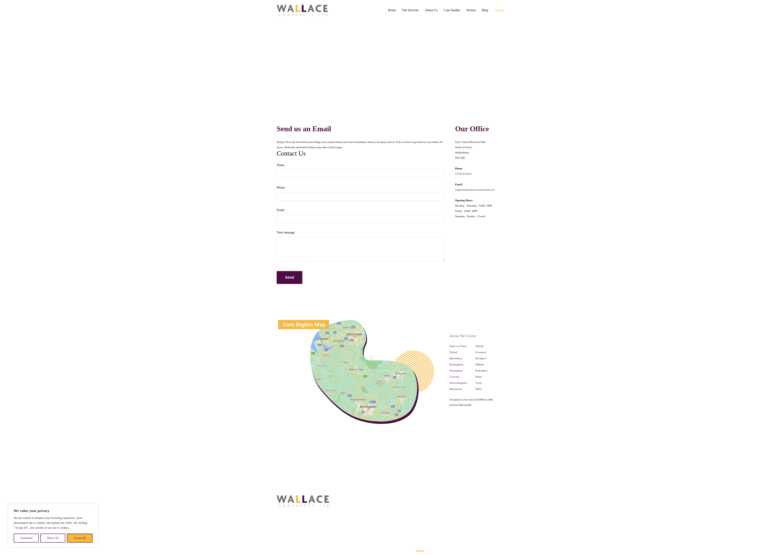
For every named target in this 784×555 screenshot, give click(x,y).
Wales (478, 388)
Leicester (454, 376)
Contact (499, 10)
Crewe (478, 382)
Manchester (455, 388)
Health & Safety (406, 508)
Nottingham (456, 370)
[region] (53, 525)
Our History (403, 497)
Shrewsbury (455, 358)
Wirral (478, 376)
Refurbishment (344, 540)
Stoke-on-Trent (457, 346)
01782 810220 (463, 173)
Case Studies (452, 10)
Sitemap (431, 503)
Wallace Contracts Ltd (392, 551)
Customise (26, 537)
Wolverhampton (458, 382)
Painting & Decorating (348, 503)
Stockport (480, 358)
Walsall (479, 346)
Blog (485, 10)
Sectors (471, 10)
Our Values (403, 503)
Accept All (80, 537)
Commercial (344, 497)
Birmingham (456, 364)
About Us (431, 10)
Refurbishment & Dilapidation (353, 508)
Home (392, 10)
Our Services (410, 10)
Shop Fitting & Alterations (350, 513)
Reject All (53, 537)
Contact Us (433, 497)
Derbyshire (481, 370)
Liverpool (480, 352)
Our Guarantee (405, 524)
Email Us (305, 540)
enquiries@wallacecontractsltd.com (474, 189)
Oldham (479, 364)
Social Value (404, 513)
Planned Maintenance (348, 519)
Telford (453, 352)
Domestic (342, 529)
